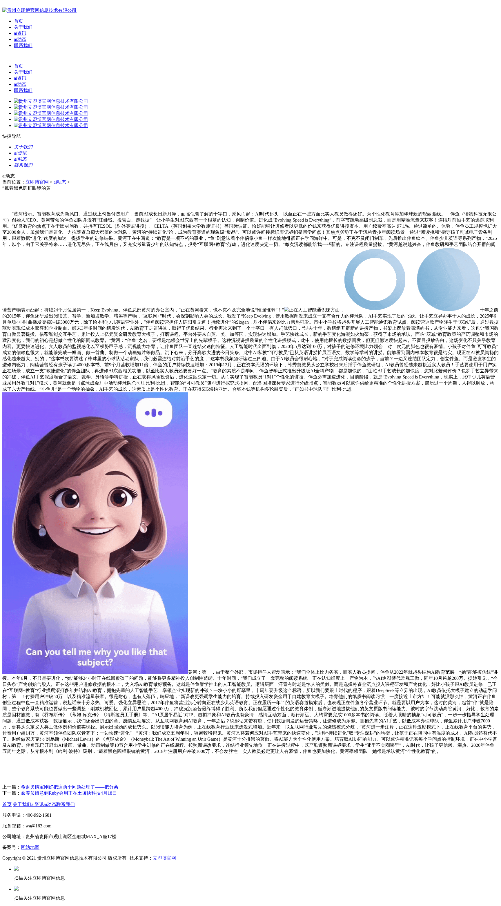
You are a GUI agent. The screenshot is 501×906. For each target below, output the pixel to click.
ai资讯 (20, 33)
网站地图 (30, 847)
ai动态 (20, 39)
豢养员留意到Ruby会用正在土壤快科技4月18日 (69, 793)
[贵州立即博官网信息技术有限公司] (39, 10)
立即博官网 (37, 182)
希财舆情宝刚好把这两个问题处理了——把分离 (69, 786)
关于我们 (23, 27)
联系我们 (23, 45)
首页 (18, 21)
